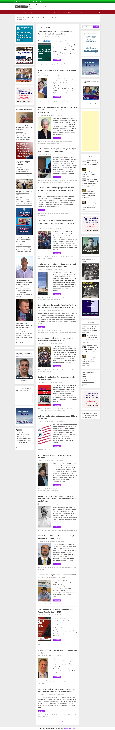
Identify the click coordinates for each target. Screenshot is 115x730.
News (47, 64)
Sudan (39, 683)
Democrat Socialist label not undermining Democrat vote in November (40, 17)
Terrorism (61, 64)
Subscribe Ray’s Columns (68, 12)
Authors (49, 408)
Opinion (57, 681)
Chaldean (49, 180)
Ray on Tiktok (56, 12)
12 (62, 721)
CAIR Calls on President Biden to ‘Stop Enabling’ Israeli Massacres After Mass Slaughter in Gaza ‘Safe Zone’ (57, 223)
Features (24, 12)
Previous (41, 721)
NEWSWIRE (91, 323)
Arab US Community (35, 12)
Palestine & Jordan (54, 64)
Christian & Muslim (49, 63)
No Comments (60, 37)
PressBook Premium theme (69, 728)
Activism (41, 100)
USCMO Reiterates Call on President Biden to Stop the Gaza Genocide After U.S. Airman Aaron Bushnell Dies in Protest (57, 498)
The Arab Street (57, 101)
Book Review (54, 408)
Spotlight (49, 143)
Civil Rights (56, 63)
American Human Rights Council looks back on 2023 (57, 575)
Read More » (57, 60)
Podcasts (46, 12)
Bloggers (47, 680)
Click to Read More (21, 342)
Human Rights (63, 63)
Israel (39, 64)
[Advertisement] (90, 131)
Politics (48, 101)
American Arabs (47, 100)
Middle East (43, 64)
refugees (40, 258)
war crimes (65, 64)
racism (52, 101)
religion (48, 299)
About (16, 12)
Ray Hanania (51, 36)
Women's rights (72, 332)
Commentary (62, 680)
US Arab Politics (65, 101)
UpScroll (84, 384)
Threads (84, 385)
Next (75, 721)
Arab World (41, 63)
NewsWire (72, 141)
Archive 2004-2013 (81, 12)
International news (71, 63)
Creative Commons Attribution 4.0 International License (22, 436)
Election (25, 19)
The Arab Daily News (35, 5)
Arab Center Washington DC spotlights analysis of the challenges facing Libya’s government (89, 193)
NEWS (90, 156)
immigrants (62, 488)
